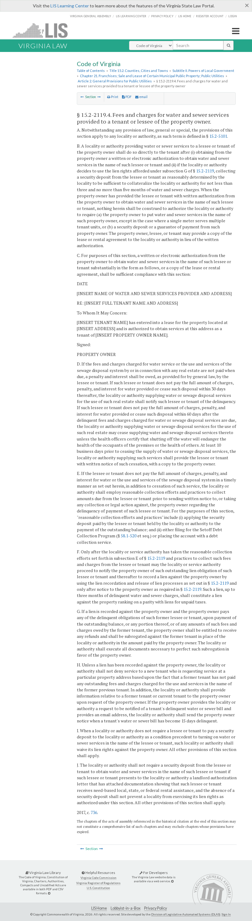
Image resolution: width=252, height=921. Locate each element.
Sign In (226, 914)
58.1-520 (128, 536)
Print (114, 97)
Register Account (209, 16)
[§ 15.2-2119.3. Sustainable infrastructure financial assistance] (82, 97)
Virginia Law (42, 46)
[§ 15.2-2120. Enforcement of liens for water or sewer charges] (99, 97)
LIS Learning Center (69, 5)
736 (94, 812)
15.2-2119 (205, 171)
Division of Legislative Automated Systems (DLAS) (185, 914)
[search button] (228, 45)
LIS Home (99, 908)
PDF (128, 97)
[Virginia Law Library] (49, 893)
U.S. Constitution (98, 888)
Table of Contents (91, 71)
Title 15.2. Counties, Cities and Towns (138, 71)
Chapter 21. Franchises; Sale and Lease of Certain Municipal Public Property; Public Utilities (152, 76)
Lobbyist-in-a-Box (125, 908)
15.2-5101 (218, 136)
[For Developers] (172, 881)
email (143, 97)
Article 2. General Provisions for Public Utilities (115, 81)
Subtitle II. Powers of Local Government (203, 71)
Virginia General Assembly (90, 16)
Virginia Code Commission (98, 877)
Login (232, 16)
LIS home (184, 16)
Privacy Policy (162, 16)
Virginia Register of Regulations (98, 883)
